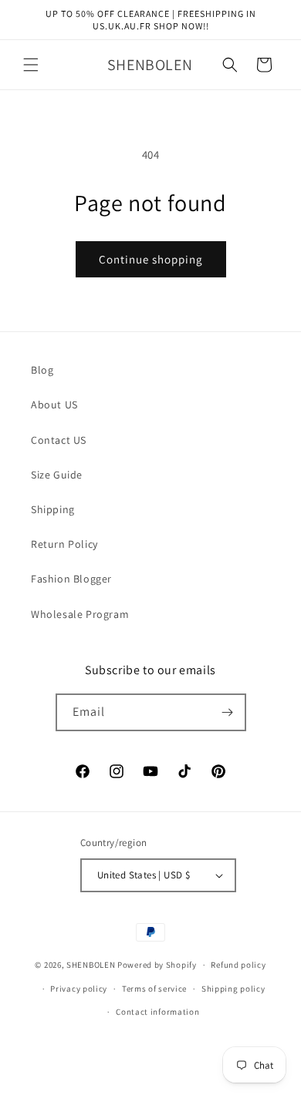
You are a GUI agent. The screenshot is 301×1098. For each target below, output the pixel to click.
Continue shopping (151, 259)
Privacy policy (78, 988)
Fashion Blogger (71, 579)
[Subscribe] (228, 712)
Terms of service (154, 988)
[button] (31, 65)
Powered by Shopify (157, 964)
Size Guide (57, 475)
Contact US (58, 440)
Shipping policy (233, 988)
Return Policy (64, 544)
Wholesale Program (80, 614)
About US (54, 404)
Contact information (157, 1011)
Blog (42, 370)
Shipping (53, 509)
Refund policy (238, 964)
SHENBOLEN (90, 964)
